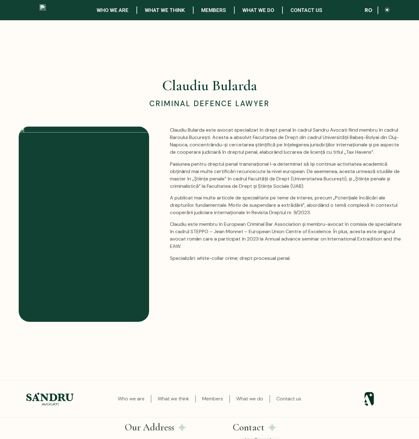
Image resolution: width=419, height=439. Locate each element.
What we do (258, 10)
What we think (165, 10)
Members (213, 10)
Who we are (113, 10)
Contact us (306, 10)
